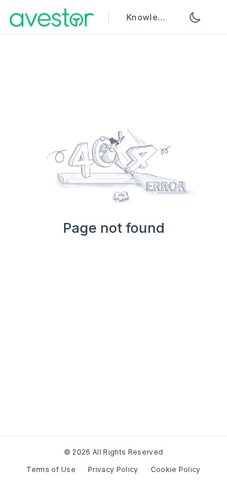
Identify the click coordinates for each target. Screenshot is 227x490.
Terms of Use (51, 469)
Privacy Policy (113, 469)
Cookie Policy (176, 469)
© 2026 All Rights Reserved (113, 452)
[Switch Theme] (195, 17)
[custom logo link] (51, 17)
